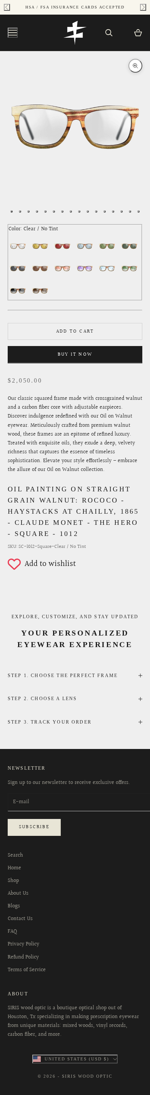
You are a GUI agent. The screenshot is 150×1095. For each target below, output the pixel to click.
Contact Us (20, 919)
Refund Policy (23, 957)
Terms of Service (27, 970)
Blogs (14, 906)
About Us (18, 893)
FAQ (12, 931)
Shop (13, 881)
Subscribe (34, 827)
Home (14, 868)
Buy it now (75, 354)
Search (15, 855)
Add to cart (75, 331)
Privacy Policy (23, 944)
